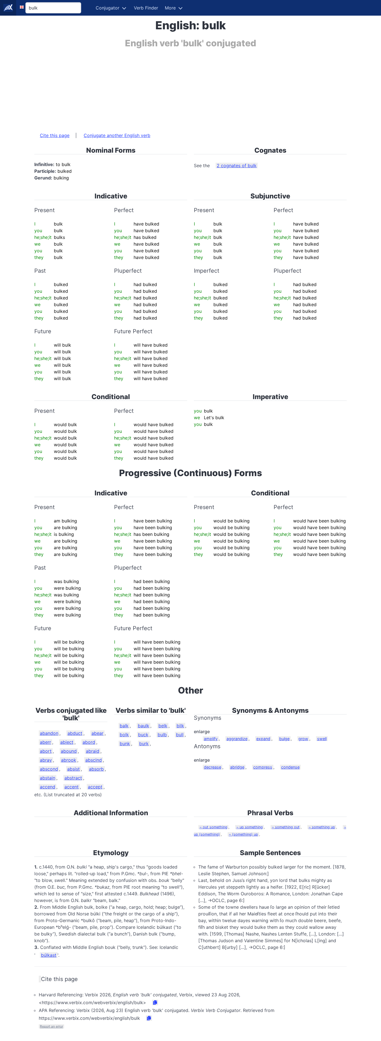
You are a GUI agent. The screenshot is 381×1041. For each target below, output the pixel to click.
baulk (143, 725)
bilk (180, 725)
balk (124, 725)
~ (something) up (243, 834)
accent (71, 787)
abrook (68, 760)
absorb (96, 769)
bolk (124, 734)
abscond (49, 769)
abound (69, 751)
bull (180, 734)
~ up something (249, 827)
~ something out (286, 827)
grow (303, 738)
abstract (73, 778)
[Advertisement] (190, 87)
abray (46, 760)
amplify (211, 738)
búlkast (48, 955)
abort (46, 751)
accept (95, 787)
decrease (212, 767)
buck (143, 734)
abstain (47, 778)
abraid (92, 751)
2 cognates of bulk (237, 165)
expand (263, 738)
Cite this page (54, 135)
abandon (49, 733)
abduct (74, 733)
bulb (162, 734)
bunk (125, 743)
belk (162, 725)
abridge (237, 767)
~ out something (213, 827)
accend (47, 787)
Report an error (51, 1026)
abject (66, 742)
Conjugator (107, 8)
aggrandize (236, 738)
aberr (45, 742)
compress (262, 767)
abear (97, 733)
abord (89, 742)
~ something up (321, 827)
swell (322, 738)
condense (290, 767)
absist (73, 769)
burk (144, 743)
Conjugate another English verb (117, 135)
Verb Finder (146, 8)
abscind (93, 760)
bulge (284, 738)
